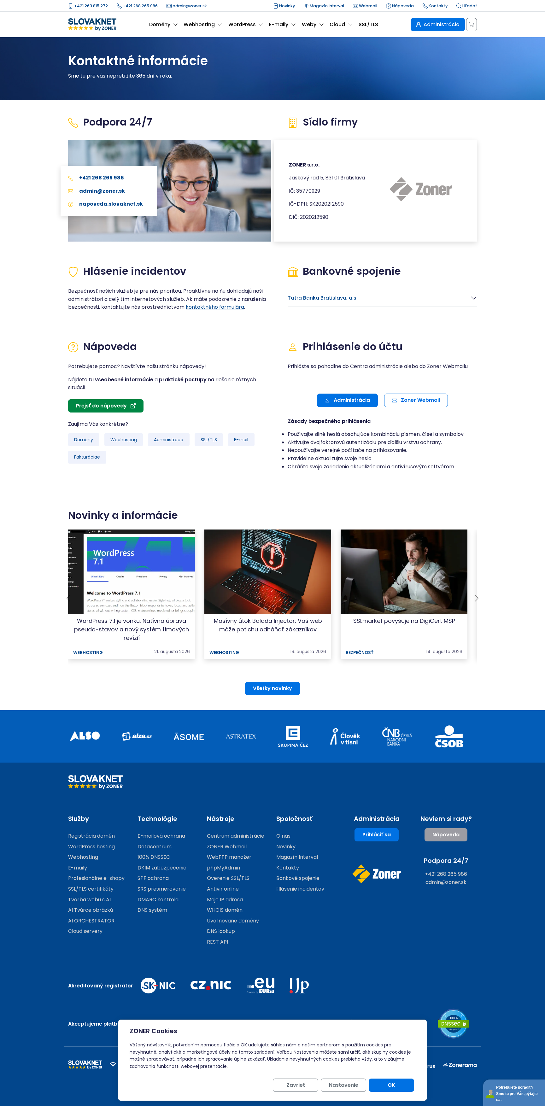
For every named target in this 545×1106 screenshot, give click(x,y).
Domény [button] (159, 24)
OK (391, 1085)
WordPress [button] (242, 24)
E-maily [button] (278, 24)
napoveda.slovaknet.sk (110, 204)
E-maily (77, 867)
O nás (283, 836)
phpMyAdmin (223, 867)
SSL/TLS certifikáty (91, 888)
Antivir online (223, 888)
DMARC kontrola (158, 899)
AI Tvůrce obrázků (90, 910)
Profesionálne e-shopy (96, 878)
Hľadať (469, 6)
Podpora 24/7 (446, 860)
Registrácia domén (91, 836)
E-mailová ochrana (161, 836)
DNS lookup (221, 931)
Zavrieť (295, 1085)
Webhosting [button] (199, 24)
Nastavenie (343, 1085)
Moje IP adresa (225, 899)
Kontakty (438, 6)
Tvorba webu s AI (89, 899)
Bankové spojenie (297, 878)
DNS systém (152, 910)
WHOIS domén (225, 910)
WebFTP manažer (229, 857)
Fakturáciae (87, 457)
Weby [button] (309, 24)
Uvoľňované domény (233, 920)
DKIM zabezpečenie (162, 867)
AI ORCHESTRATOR (91, 920)
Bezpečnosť (360, 653)
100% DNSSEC (154, 857)
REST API (217, 941)
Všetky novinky (272, 688)
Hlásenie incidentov (300, 888)
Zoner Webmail (420, 400)
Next (477, 598)
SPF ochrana (153, 878)
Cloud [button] (337, 24)
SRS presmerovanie (162, 888)
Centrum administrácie (235, 836)
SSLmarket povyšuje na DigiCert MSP (404, 621)
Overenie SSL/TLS (228, 878)
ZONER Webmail (227, 846)
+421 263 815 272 (90, 6)
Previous (68, 598)
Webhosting (123, 439)
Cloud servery (85, 931)
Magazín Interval (326, 6)
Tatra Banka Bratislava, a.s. (323, 297)
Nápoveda (402, 6)
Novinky (286, 6)
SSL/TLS (368, 24)
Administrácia (351, 400)
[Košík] (471, 24)
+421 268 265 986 (140, 6)
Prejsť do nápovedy (102, 405)
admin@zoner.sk (189, 6)
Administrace (168, 439)
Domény (83, 439)
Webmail (367, 6)
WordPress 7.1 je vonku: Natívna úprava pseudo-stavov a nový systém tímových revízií (131, 629)
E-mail (241, 439)
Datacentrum (155, 846)
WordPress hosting (91, 846)
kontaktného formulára (215, 307)
